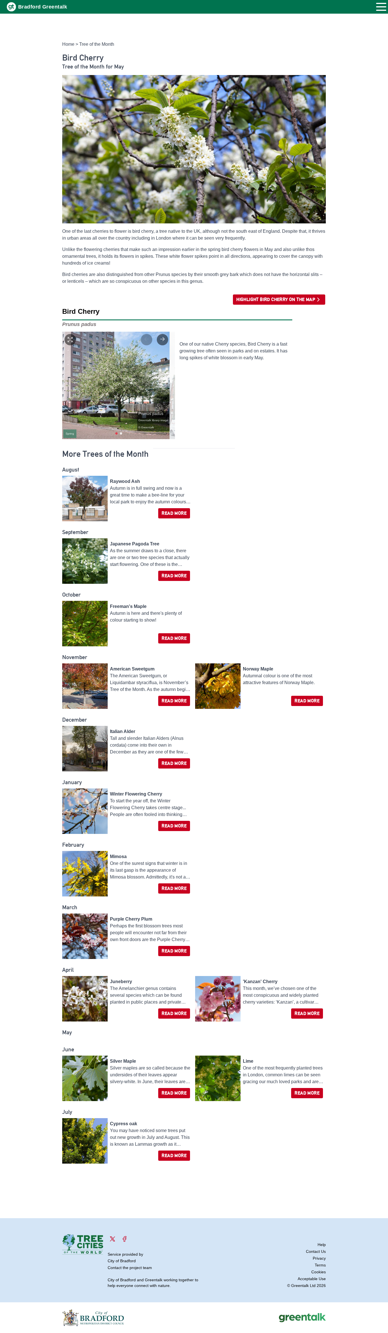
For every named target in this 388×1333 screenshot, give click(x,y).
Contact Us (316, 1251)
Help (322, 1244)
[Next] (162, 339)
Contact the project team (130, 1267)
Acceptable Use (312, 1278)
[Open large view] (70, 339)
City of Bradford (122, 1261)
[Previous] (146, 339)
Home (68, 44)
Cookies (318, 1272)
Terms (320, 1265)
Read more (174, 513)
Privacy (319, 1258)
